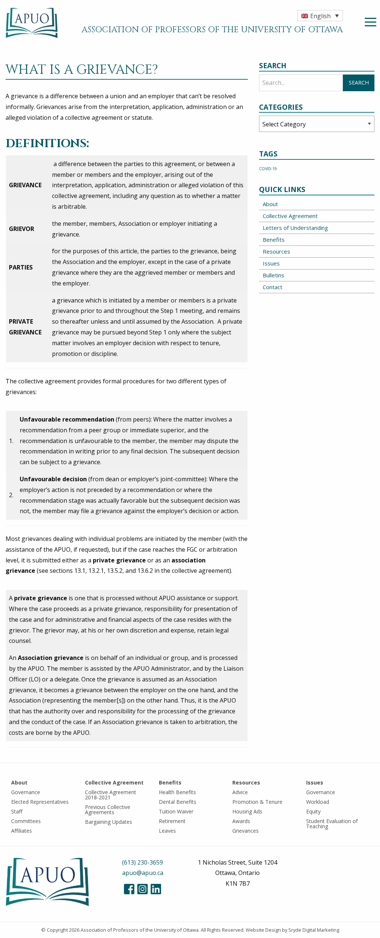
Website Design (263, 930)
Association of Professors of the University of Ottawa (140, 930)
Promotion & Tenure (257, 801)
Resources (276, 251)
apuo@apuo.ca (142, 873)
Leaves (167, 830)
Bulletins (273, 275)
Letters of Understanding (295, 227)
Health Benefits (177, 792)
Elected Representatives (40, 801)
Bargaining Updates (108, 821)
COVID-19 (268, 168)
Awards (241, 821)
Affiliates (21, 830)
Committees (26, 821)
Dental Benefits (177, 801)
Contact (272, 287)
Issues (271, 263)
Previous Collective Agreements (107, 809)
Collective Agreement (290, 215)
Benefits (274, 239)
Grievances (245, 830)
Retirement (172, 821)
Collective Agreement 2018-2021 (110, 795)
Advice (240, 792)
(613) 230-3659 (142, 862)
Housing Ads (247, 811)
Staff (16, 811)
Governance (25, 792)
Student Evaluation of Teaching (332, 824)
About (270, 204)
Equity (313, 811)
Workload (317, 801)
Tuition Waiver (176, 811)
